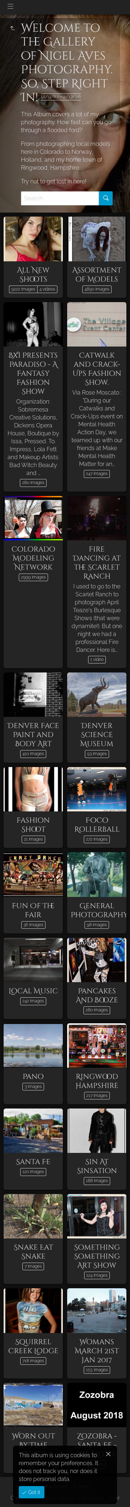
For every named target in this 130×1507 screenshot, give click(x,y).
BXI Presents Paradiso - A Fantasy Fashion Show (33, 373)
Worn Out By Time (33, 1440)
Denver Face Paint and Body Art (33, 735)
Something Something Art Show (97, 1256)
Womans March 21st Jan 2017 (97, 1351)
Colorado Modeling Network (33, 558)
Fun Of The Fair (33, 910)
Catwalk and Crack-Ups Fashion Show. (97, 368)
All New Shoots (33, 274)
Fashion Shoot (33, 824)
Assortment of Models (96, 274)
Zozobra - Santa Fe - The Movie (97, 1445)
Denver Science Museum (96, 735)
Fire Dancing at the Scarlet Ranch (97, 562)
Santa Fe (33, 1162)
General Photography (99, 910)
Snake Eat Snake (33, 1251)
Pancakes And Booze (97, 995)
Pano (33, 1076)
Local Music (33, 991)
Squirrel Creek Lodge (33, 1346)
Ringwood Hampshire (96, 1081)
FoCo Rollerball (97, 824)
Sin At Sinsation (97, 1166)
